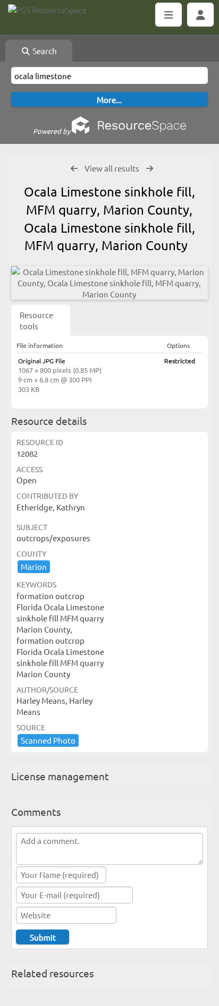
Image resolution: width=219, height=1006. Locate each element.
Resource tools (36, 320)
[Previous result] (74, 169)
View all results (112, 168)
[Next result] (149, 169)
